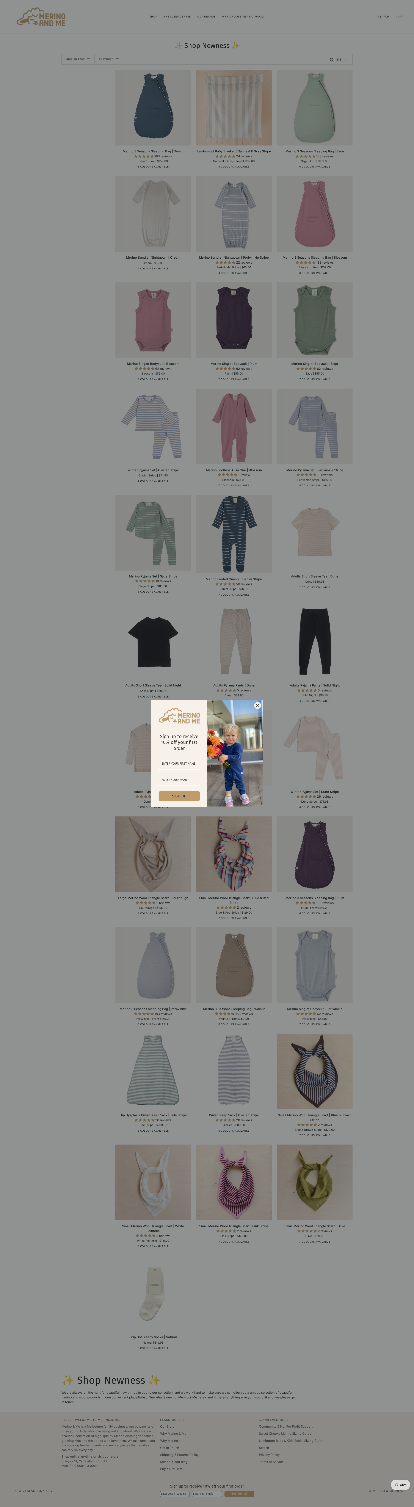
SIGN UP (179, 796)
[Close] (257, 705)
